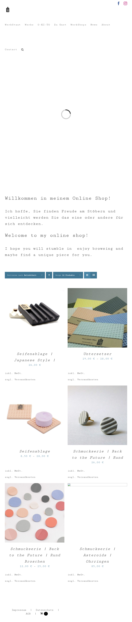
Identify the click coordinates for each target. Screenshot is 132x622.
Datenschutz (44, 610)
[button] (22, 49)
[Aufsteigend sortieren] (49, 275)
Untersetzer (97, 354)
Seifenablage (34, 451)
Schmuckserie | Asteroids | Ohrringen (97, 555)
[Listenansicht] (93, 275)
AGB (28, 613)
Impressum (19, 610)
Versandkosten (24, 379)
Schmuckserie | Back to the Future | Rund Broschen (34, 555)
